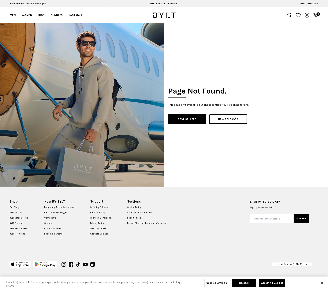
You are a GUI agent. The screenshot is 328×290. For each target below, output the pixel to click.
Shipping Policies (99, 207)
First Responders (18, 228)
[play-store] (45, 264)
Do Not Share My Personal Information (147, 223)
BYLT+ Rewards (309, 3)
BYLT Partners (16, 223)
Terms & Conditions (100, 217)
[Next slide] (217, 3)
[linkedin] (92, 264)
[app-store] (20, 264)
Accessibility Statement (139, 212)
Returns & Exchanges (55, 212)
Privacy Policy (97, 223)
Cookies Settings (216, 282)
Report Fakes (134, 217)
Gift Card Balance (99, 233)
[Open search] (289, 15)
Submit (301, 218)
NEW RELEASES (228, 119)
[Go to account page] (306, 15)
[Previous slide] (110, 3)
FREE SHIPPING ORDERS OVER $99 (28, 3)
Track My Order (98, 228)
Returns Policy (97, 212)
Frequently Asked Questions (59, 207)
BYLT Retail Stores (18, 217)
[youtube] (85, 264)
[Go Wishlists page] (298, 15)
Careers (48, 223)
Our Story (14, 207)
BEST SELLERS (187, 119)
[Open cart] (315, 15)
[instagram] (64, 264)
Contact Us (50, 217)
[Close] (322, 283)
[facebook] (71, 264)
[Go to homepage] (164, 15)
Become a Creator (53, 233)
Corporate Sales (52, 228)
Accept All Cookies (272, 282)
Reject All (243, 282)
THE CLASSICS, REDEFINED (164, 3)
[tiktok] (78, 264)
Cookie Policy (134, 207)
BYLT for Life (15, 212)
